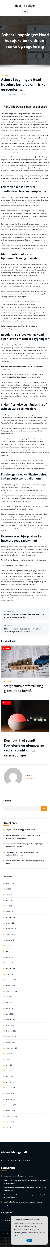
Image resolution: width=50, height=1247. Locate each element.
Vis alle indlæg (31, 778)
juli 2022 (9, 1128)
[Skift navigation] (25, 11)
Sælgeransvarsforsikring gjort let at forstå (20, 830)
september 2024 (11, 991)
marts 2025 (10, 963)
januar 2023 (10, 1094)
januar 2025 (10, 974)
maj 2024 (9, 1003)
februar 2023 (10, 1088)
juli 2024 (9, 997)
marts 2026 (10, 912)
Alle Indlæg (4, 75)
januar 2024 (10, 1025)
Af (2, 94)
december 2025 (11, 929)
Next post (7, 625)
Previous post (10, 611)
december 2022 (11, 1099)
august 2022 (10, 1122)
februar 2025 (10, 968)
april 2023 (9, 1076)
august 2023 (10, 1054)
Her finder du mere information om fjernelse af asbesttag (22, 366)
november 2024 (11, 980)
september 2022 (11, 1116)
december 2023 (11, 1031)
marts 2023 (10, 1082)
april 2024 (9, 1008)
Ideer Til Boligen (25, 6)
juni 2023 (9, 1065)
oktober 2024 (10, 985)
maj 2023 (9, 1071)
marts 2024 (10, 1014)
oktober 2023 (10, 1042)
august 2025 (10, 940)
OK (29, 1240)
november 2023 (11, 1037)
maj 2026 (9, 900)
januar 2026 (10, 923)
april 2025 (9, 957)
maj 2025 (9, 951)
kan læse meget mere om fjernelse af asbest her (20, 326)
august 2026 (10, 883)
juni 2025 (9, 946)
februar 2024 (10, 1020)
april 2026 (9, 906)
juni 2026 (9, 895)
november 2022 (11, 1105)
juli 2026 (9, 889)
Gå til (43, 809)
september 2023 (11, 1048)
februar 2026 (10, 917)
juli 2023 (9, 1059)
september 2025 (11, 934)
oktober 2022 (10, 1110)
